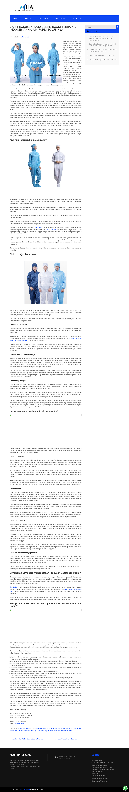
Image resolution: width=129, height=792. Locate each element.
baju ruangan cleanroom (52, 730)
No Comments (24, 37)
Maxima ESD (23, 340)
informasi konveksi (24, 728)
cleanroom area (66, 730)
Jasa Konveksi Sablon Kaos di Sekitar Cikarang (26, 739)
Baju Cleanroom (38, 730)
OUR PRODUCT (43, 18)
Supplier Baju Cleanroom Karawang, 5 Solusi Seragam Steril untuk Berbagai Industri (102, 44)
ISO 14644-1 (38, 227)
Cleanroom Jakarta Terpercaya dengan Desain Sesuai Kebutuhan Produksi (103, 50)
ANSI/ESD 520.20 (51, 230)
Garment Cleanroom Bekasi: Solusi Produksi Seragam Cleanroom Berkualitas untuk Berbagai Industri (102, 38)
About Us (28, 18)
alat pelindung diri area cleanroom (46, 728)
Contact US (77, 18)
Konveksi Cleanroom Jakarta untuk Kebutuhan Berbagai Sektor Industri (103, 60)
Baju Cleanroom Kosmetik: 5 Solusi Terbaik (102, 55)
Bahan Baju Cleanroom (25, 730)
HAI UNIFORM (25, 789)
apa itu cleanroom (64, 728)
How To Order (60, 18)
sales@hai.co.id (20, 724)
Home (15, 18)
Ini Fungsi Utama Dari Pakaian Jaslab (68, 739)
